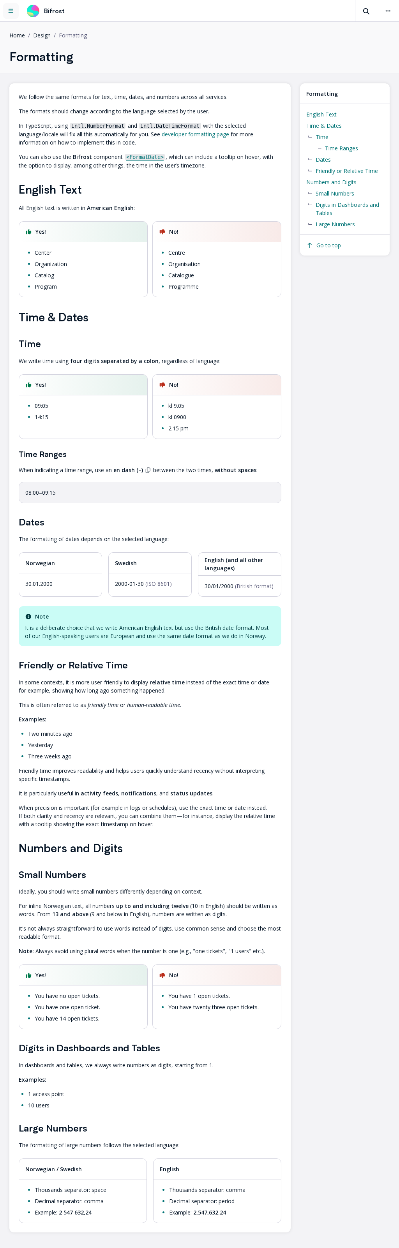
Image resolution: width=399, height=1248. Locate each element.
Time (322, 137)
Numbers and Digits (331, 182)
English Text (321, 114)
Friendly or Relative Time (347, 171)
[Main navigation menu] (11, 10)
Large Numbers (335, 224)
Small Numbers (335, 193)
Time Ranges (341, 148)
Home (17, 35)
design (42, 35)
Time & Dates (324, 125)
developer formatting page (195, 134)
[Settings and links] (388, 11)
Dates (323, 159)
